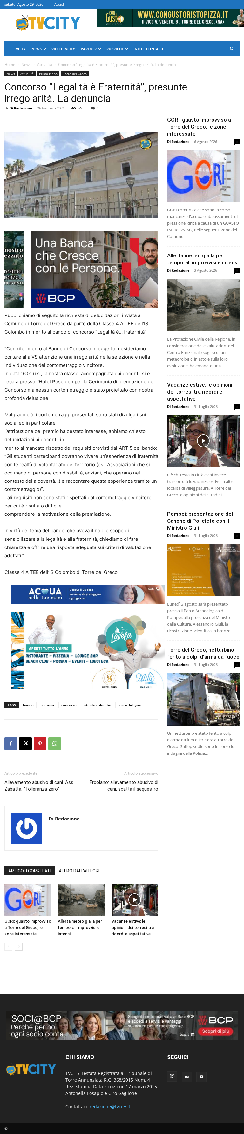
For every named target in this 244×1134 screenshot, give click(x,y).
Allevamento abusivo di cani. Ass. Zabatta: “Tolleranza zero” (39, 785)
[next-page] (19, 947)
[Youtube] (201, 1077)
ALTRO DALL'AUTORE (80, 870)
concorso (69, 705)
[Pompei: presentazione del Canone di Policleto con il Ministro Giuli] (203, 570)
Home (9, 64)
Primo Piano (48, 73)
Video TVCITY (63, 48)
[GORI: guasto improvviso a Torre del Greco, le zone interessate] (27, 900)
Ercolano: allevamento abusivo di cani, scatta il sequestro (124, 785)
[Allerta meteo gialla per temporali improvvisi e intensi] (81, 900)
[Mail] (187, 1077)
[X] (25, 743)
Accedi (59, 4)
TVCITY (20, 48)
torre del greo (129, 705)
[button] (232, 49)
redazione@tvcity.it (110, 1107)
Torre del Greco (75, 73)
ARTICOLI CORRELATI (29, 870)
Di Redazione (21, 108)
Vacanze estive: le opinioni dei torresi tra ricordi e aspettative (133, 927)
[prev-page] (8, 947)
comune (47, 705)
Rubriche (115, 48)
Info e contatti (148, 48)
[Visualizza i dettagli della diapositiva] (88, 650)
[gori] (115, 269)
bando (28, 705)
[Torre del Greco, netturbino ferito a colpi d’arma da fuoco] (203, 699)
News (36, 48)
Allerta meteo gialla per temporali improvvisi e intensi (80, 927)
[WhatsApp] (54, 743)
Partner (89, 48)
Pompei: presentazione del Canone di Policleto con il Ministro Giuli (200, 521)
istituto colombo (97, 705)
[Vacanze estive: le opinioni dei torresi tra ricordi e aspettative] (135, 900)
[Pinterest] (40, 743)
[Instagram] (172, 1076)
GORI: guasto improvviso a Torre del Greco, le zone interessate (27, 927)
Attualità (44, 64)
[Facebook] (10, 743)
